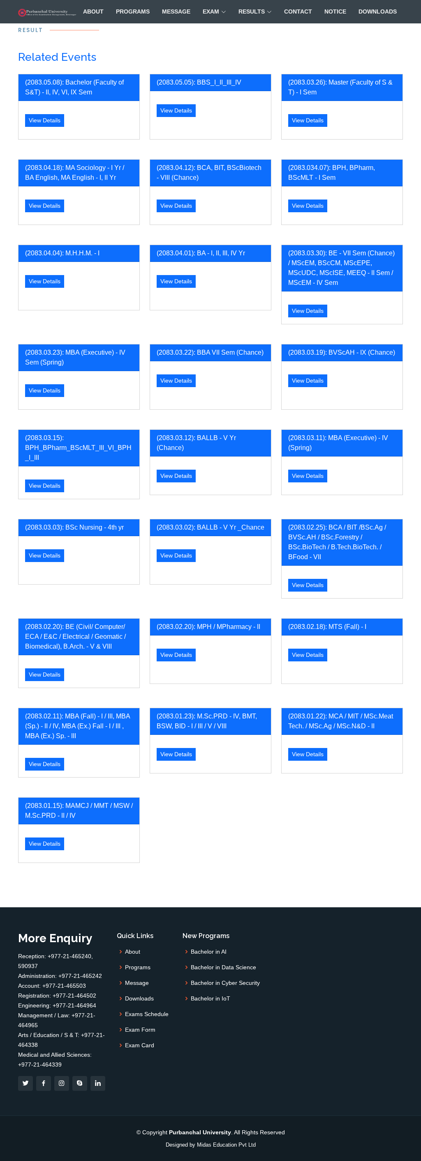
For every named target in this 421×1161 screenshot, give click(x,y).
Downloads (378, 11)
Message (176, 11)
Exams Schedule (147, 1014)
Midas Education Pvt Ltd (226, 1145)
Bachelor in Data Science (223, 967)
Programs (133, 11)
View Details (44, 120)
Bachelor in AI (209, 951)
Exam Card (139, 1045)
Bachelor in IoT (210, 998)
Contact (298, 11)
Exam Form (140, 1030)
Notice (335, 11)
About (93, 11)
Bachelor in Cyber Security (225, 983)
